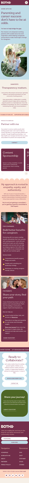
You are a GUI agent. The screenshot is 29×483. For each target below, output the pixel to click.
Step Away (22, 458)
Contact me (14, 383)
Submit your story (10, 409)
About (3, 458)
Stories (21, 464)
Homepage (4, 452)
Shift (21, 455)
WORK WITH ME (5, 455)
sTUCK (21, 461)
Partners (4, 461)
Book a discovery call (14, 378)
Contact (14, 142)
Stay (20, 452)
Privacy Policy (6, 464)
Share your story (9, 338)
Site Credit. (23, 471)
